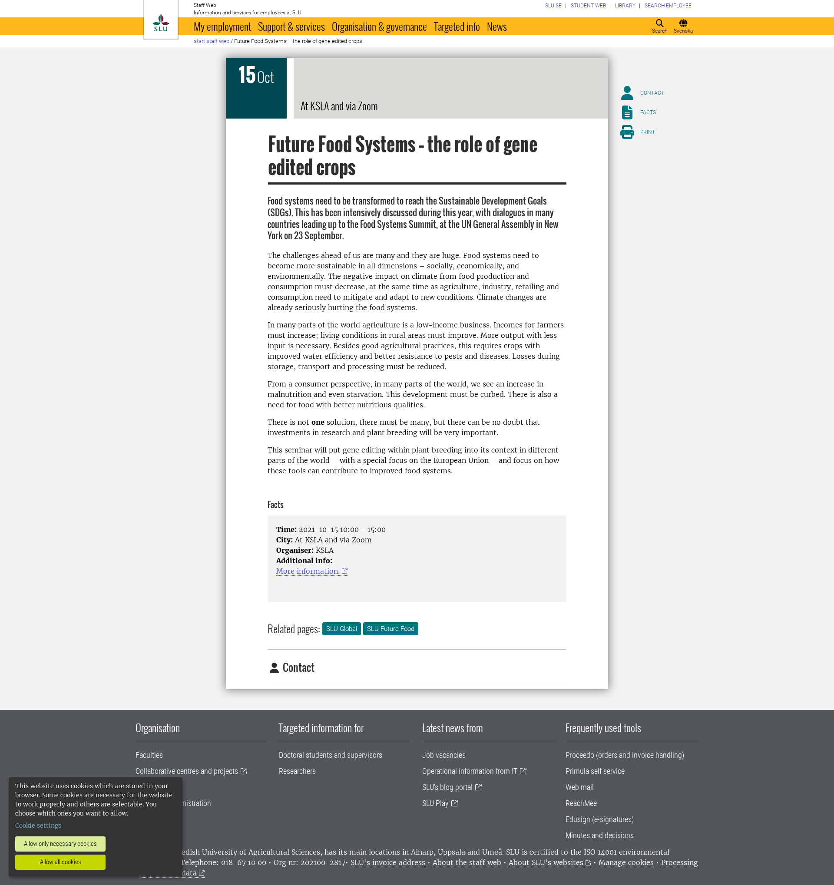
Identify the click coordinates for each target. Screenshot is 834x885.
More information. (308, 571)
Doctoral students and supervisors (330, 755)
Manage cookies (626, 862)
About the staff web (467, 862)
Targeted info (457, 26)
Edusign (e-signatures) (600, 819)
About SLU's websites (546, 862)
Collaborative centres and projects (187, 771)
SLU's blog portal (447, 787)
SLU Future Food (390, 629)
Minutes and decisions (600, 835)
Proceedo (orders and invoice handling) (625, 755)
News (497, 26)
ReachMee (581, 803)
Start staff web (211, 41)
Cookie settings (38, 825)
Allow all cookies (60, 862)
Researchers (297, 771)
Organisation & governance (379, 26)
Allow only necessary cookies (60, 844)
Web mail (580, 787)
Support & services (291, 26)
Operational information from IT (469, 771)
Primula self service (595, 771)
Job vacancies (444, 755)
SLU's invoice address (388, 862)
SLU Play (435, 803)
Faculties (149, 755)
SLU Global (341, 629)
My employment (222, 26)
